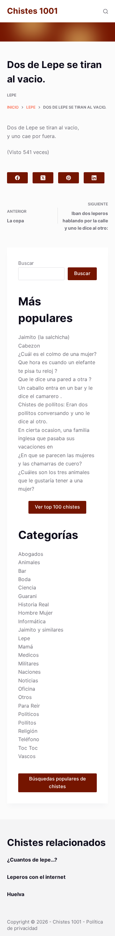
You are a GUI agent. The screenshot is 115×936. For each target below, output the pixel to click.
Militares (28, 663)
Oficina (26, 689)
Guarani (27, 596)
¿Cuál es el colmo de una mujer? (57, 354)
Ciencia (27, 587)
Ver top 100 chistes (57, 507)
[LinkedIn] (94, 177)
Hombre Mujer (35, 613)
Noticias (28, 680)
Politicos (28, 714)
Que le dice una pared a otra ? (54, 379)
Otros (25, 697)
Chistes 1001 (32, 11)
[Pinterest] (68, 177)
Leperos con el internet (36, 877)
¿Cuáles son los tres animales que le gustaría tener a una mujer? (53, 480)
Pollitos (27, 722)
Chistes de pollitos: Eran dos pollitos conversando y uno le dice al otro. (54, 413)
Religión (27, 731)
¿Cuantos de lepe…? (32, 859)
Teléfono (28, 739)
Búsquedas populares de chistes (57, 783)
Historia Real (33, 604)
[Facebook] (17, 177)
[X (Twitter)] (43, 177)
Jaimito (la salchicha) (44, 337)
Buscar (26, 263)
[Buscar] (105, 11)
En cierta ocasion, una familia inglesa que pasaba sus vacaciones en (53, 438)
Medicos (28, 655)
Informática (32, 621)
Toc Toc (28, 748)
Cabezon (29, 345)
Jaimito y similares (40, 629)
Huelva (15, 894)
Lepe (11, 95)
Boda (24, 579)
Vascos (26, 756)
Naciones (29, 672)
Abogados (30, 554)
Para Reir (29, 705)
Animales (29, 562)
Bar (22, 571)
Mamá (25, 646)
